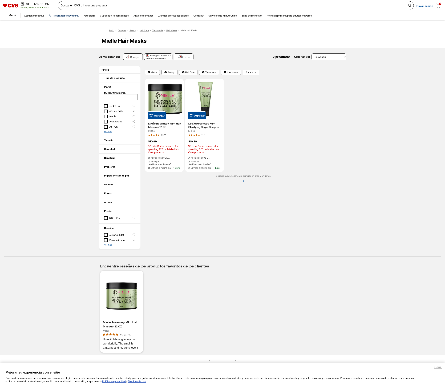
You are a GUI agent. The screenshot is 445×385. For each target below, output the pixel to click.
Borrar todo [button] (251, 72)
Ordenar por (302, 56)
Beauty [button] (171, 72)
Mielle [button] (154, 72)
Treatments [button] (210, 72)
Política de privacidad (114, 381)
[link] (163, 135)
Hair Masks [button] (232, 72)
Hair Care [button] (190, 72)
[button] (120, 78)
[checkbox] (119, 106)
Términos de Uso (137, 381)
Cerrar (438, 367)
